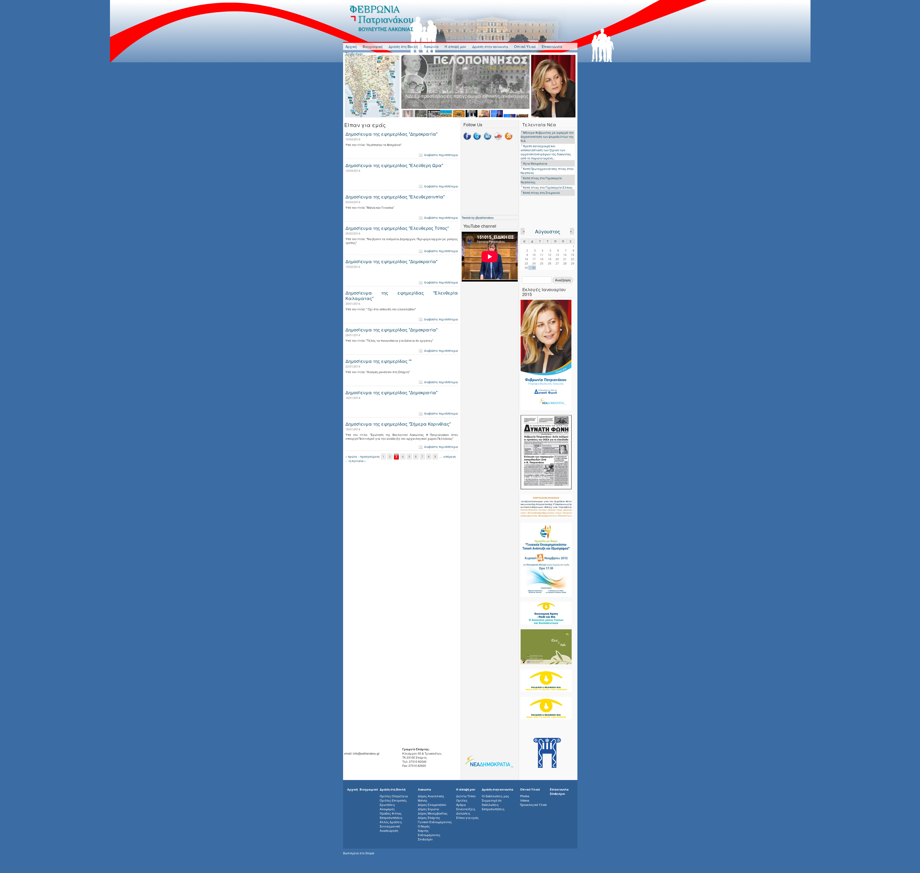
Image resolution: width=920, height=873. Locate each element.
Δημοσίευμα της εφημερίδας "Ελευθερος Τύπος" (397, 228)
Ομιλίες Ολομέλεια (394, 796)
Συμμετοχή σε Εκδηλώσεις (492, 802)
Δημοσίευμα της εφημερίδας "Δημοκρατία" (391, 134)
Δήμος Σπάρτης (429, 817)
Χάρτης (423, 830)
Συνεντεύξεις (465, 809)
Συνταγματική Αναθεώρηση (390, 828)
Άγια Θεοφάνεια (535, 163)
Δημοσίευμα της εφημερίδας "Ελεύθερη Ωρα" (394, 165)
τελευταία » (357, 461)
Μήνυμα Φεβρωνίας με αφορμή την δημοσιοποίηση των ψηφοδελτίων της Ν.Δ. (547, 136)
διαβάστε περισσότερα (441, 155)
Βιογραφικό (373, 46)
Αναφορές (387, 809)
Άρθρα (461, 805)
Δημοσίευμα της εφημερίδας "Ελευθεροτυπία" (395, 196)
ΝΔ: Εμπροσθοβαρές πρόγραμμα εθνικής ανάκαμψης (467, 96)
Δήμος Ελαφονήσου (432, 805)
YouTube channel (479, 226)
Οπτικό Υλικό (525, 46)
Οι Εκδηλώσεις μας (495, 796)
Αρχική (351, 46)
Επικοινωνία (552, 46)
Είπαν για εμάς (467, 817)
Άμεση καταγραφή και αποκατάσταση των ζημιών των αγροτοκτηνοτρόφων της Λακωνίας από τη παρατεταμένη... (546, 152)
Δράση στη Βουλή (403, 46)
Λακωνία (431, 46)
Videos (524, 800)
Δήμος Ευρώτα (428, 809)
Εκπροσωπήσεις (391, 817)
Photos (524, 796)
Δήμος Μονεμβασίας (433, 813)
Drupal (369, 853)
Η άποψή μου (455, 46)
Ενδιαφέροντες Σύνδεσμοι (429, 837)
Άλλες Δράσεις (391, 822)
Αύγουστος (547, 231)
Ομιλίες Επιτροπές (393, 800)
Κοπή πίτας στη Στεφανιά (541, 193)
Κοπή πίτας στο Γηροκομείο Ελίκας (548, 187)
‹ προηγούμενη (369, 456)
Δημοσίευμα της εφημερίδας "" (378, 361)
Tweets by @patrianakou (478, 217)
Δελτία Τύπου (466, 796)
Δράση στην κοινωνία (490, 46)
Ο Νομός (424, 826)
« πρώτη (351, 456)
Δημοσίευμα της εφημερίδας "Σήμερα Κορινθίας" (398, 424)
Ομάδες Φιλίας (391, 813)
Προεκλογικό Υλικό (533, 805)
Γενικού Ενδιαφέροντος (435, 822)
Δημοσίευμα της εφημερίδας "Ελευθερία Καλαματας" (401, 295)
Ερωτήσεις (387, 805)
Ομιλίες (461, 800)
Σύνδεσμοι (354, 53)
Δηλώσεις (463, 813)
